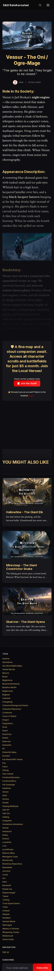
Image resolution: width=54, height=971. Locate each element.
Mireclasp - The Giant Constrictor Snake (21, 567)
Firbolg (5, 770)
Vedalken (6, 918)
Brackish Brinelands (11, 684)
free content (7, 774)
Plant (4, 882)
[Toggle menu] (48, 5)
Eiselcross (7, 734)
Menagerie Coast (10, 856)
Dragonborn (7, 723)
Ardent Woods (8, 669)
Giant (4, 795)
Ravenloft (6, 885)
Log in (31, 396)
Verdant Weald (8, 921)
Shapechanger (8, 892)
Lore (4, 846)
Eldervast (6, 741)
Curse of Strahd (9, 716)
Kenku (5, 835)
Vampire (6, 914)
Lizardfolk (6, 842)
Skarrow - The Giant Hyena (25, 622)
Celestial (6, 698)
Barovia (5, 673)
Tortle (5, 907)
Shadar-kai (7, 889)
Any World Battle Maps (12, 666)
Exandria (6, 756)
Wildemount (7, 936)
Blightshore (7, 680)
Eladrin (5, 738)
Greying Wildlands (10, 806)
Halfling (5, 817)
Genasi (5, 792)
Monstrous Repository (12, 864)
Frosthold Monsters (11, 777)
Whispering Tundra (10, 932)
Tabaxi (5, 896)
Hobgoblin (7, 820)
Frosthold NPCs (9, 781)
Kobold (5, 838)
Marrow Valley (8, 853)
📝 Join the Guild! (27, 383)
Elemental (6, 745)
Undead (5, 910)
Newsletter (7, 867)
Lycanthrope (7, 849)
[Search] (40, 5)
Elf (3, 748)
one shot (6, 871)
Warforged (7, 925)
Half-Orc (6, 813)
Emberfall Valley (9, 752)
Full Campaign (8, 784)
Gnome (5, 799)
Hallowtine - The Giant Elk (24, 512)
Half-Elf (5, 810)
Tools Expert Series (11, 903)
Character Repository (11, 709)
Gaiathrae (6, 788)
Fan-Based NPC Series (12, 759)
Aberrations (7, 662)
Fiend (4, 766)
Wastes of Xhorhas (10, 928)
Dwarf (5, 730)
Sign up (5, 952)
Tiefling (5, 900)
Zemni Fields (8, 939)
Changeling (7, 702)
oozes (5, 874)
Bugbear (6, 694)
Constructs (7, 712)
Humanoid (6, 831)
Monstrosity (7, 860)
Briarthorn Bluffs (9, 687)
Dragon (5, 720)
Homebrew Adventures (12, 824)
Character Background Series (15, 705)
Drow (4, 727)
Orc (4, 878)
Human (5, 828)
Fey (4, 763)
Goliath (5, 802)
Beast (5, 676)
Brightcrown (7, 691)
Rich (21, 82)
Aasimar (5, 658)
